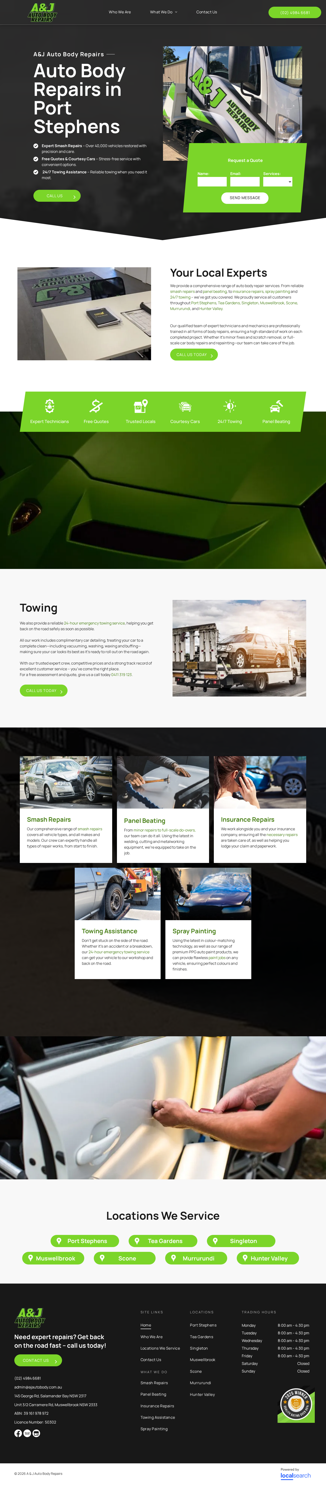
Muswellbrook (272, 302)
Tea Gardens (229, 302)
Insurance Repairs (247, 819)
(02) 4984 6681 (27, 1378)
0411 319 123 (121, 674)
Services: (272, 173)
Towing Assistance (109, 931)
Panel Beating (144, 820)
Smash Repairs (49, 819)
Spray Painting (194, 931)
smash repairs (182, 291)
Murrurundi (180, 308)
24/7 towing (180, 297)
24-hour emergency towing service (94, 623)
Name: (203, 173)
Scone (291, 302)
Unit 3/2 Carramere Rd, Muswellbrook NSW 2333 (55, 1404)
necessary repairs (282, 834)
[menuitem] (120, 12)
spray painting (277, 291)
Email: (235, 173)
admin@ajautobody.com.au (38, 1387)
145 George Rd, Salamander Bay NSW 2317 (50, 1395)
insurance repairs (248, 291)
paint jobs (217, 957)
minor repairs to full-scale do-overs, (165, 830)
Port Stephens (203, 302)
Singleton (250, 302)
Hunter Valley (210, 308)
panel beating (215, 291)
